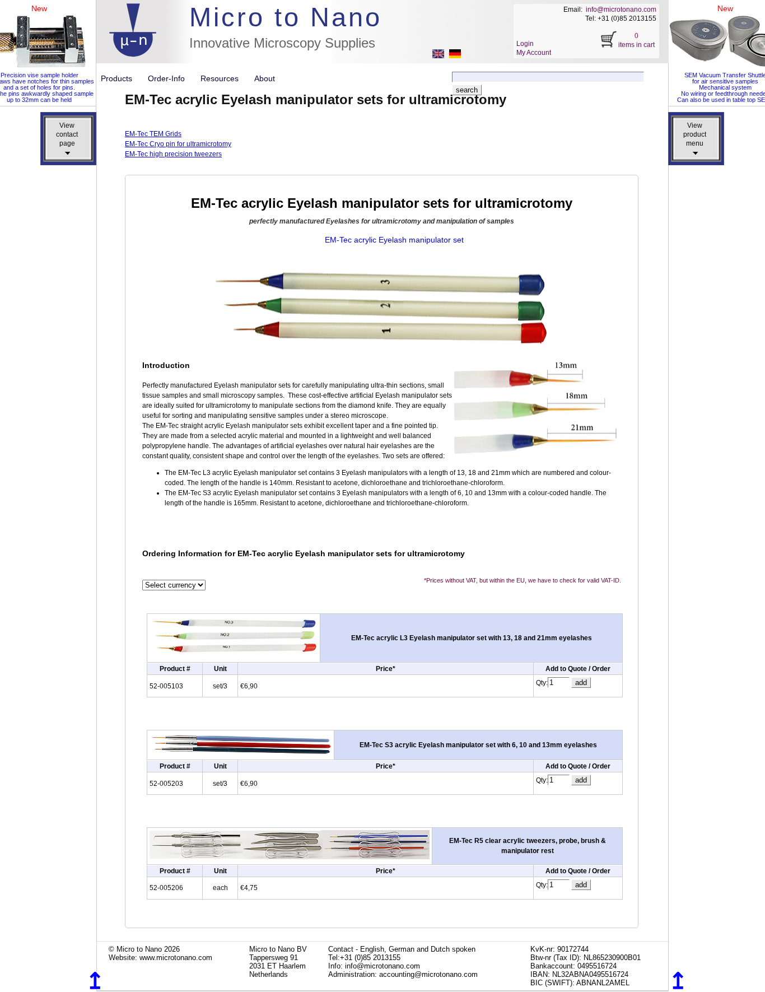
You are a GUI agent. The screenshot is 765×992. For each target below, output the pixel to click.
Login (525, 44)
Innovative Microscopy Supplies (282, 42)
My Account (533, 53)
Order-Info (171, 78)
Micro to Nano (285, 17)
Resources (224, 78)
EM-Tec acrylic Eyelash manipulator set (394, 239)
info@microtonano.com (621, 9)
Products (121, 78)
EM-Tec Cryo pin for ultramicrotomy (178, 144)
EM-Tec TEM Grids (153, 134)
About (264, 78)
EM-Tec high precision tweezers (173, 154)
